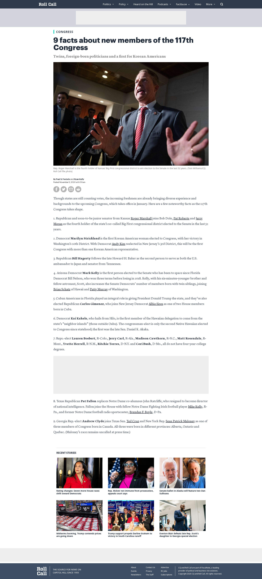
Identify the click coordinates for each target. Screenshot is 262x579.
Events (134, 571)
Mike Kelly (195, 406)
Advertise (165, 567)
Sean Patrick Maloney (180, 421)
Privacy (149, 571)
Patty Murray (99, 289)
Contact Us (150, 567)
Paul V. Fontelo (63, 179)
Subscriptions (166, 574)
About (133, 567)
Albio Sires (156, 304)
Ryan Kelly (79, 179)
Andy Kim (118, 244)
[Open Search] (221, 4)
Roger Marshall (141, 218)
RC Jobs (164, 571)
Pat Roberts (181, 218)
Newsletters (136, 574)
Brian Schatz (61, 289)
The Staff (149, 574)
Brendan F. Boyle (140, 412)
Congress (64, 32)
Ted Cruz (132, 421)
